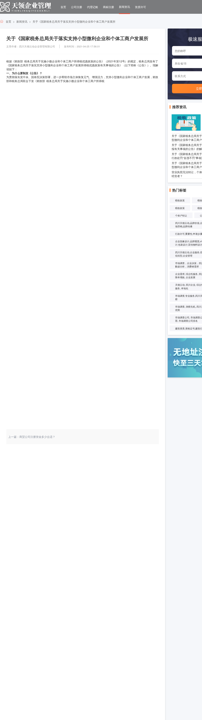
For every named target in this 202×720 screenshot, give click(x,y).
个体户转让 (181, 215)
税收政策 (180, 200)
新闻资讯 (124, 7)
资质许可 (140, 7)
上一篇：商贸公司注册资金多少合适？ (31, 437)
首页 (63, 7)
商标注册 (108, 7)
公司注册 (76, 7)
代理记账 (92, 7)
